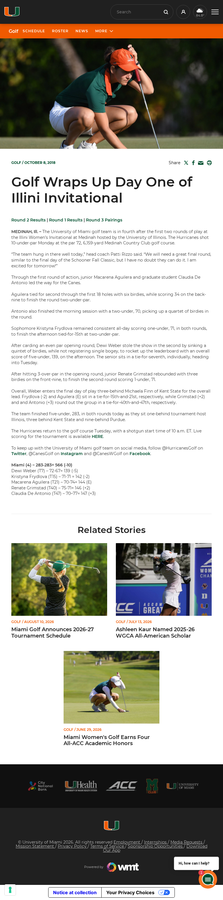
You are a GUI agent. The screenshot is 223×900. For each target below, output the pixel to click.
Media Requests (187, 842)
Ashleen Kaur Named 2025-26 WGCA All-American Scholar (155, 633)
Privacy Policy (73, 846)
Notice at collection (75, 892)
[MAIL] (200, 163)
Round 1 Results (65, 220)
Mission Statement (35, 846)
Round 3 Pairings (104, 220)
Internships (156, 842)
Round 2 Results (28, 220)
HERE (97, 436)
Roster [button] (60, 31)
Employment (127, 842)
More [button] (101, 31)
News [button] (81, 31)
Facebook (140, 453)
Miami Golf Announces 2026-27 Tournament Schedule (52, 633)
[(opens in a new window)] (40, 786)
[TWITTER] (184, 162)
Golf (13, 31)
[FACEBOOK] (192, 162)
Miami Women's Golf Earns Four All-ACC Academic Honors (107, 740)
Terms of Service (107, 846)
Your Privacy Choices (130, 892)
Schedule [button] (34, 31)
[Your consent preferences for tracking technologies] (10, 889)
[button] (215, 12)
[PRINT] (208, 162)
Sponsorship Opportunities (156, 846)
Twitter (18, 453)
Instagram (72, 453)
